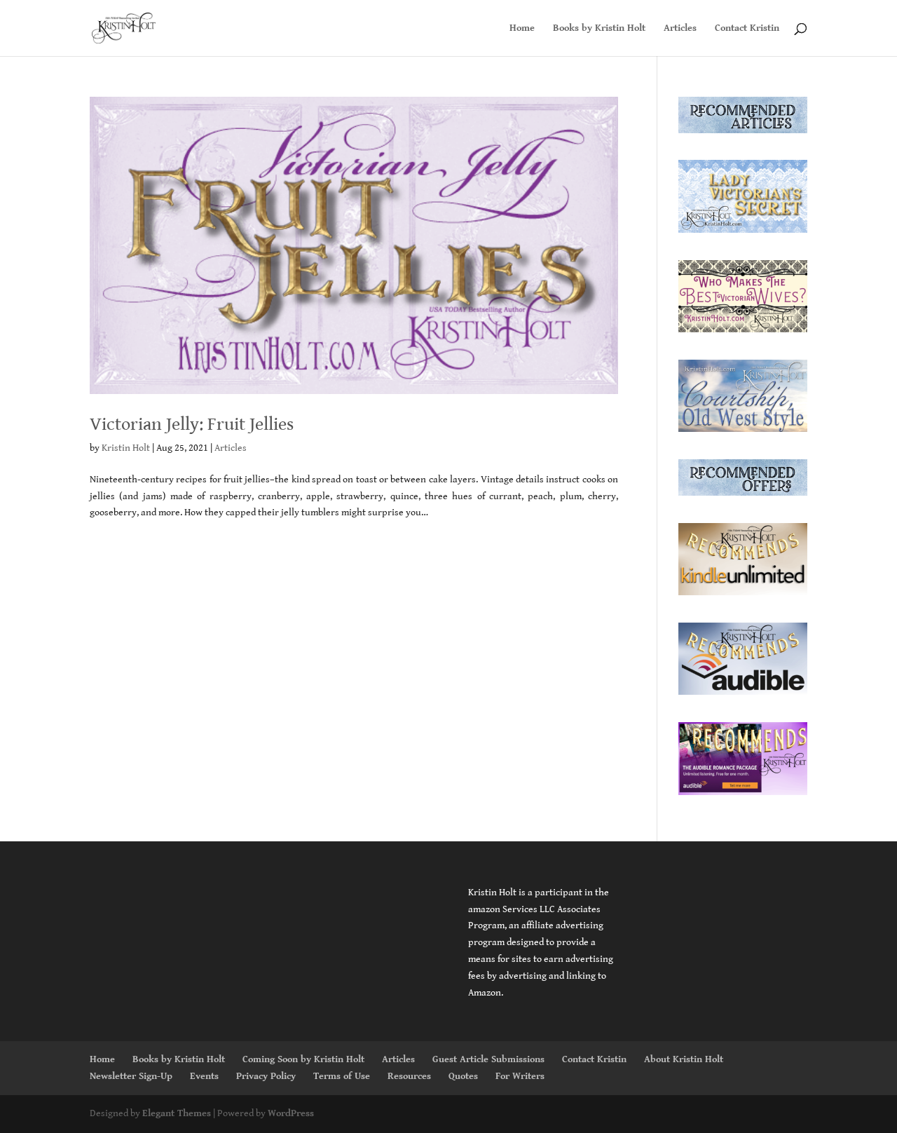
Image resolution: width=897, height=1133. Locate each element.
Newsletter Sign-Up (131, 1076)
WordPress (291, 1113)
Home (522, 28)
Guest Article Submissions (488, 1059)
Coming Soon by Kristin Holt (303, 1059)
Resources (409, 1076)
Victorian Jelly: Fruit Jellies (192, 424)
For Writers (520, 1076)
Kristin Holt (126, 448)
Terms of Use (341, 1076)
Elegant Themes (176, 1113)
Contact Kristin (747, 28)
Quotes (463, 1076)
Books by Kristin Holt (599, 28)
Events (204, 1076)
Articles (680, 28)
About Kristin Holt (683, 1059)
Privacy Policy (266, 1076)
